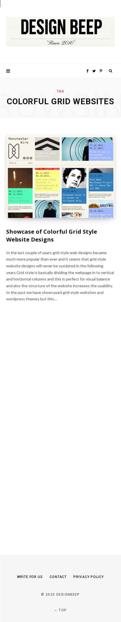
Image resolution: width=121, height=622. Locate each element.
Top (62, 610)
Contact (58, 577)
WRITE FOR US (30, 577)
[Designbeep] (60, 32)
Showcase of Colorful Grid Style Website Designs (51, 235)
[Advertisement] (48, 433)
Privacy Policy (88, 577)
